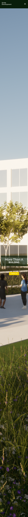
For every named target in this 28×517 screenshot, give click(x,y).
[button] (25, 4)
